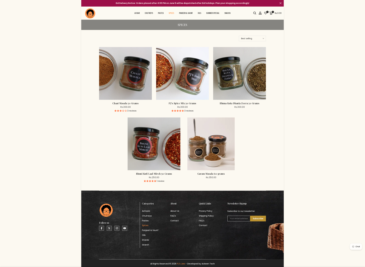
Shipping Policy (206, 215)
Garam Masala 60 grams (211, 173)
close (84, 3)
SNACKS (227, 12)
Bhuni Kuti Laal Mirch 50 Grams (154, 173)
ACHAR (137, 12)
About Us (174, 211)
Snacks (145, 239)
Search (145, 244)
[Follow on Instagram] (116, 228)
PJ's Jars (181, 263)
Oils (144, 235)
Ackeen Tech (208, 263)
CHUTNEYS (149, 12)
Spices (145, 225)
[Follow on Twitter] (109, 228)
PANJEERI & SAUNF (186, 12)
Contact (174, 220)
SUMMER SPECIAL (212, 12)
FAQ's (173, 215)
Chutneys (147, 215)
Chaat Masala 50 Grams (125, 103)
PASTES (161, 12)
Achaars (146, 211)
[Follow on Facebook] (101, 228)
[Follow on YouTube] (124, 228)
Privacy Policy (205, 211)
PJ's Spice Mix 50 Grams (182, 103)
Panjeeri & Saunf (150, 230)
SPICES (171, 12)
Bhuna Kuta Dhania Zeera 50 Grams (239, 103)
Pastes (145, 220)
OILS (199, 12)
